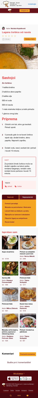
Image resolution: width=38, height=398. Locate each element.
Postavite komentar (27, 354)
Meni (19, 395)
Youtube (17, 390)
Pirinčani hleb (28, 274)
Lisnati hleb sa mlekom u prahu (17, 211)
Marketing (9, 386)
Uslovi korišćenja (28, 384)
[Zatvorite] (1, 4)
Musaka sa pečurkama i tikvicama (18, 207)
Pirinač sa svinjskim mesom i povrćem (28, 247)
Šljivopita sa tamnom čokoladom (17, 214)
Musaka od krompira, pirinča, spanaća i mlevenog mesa (10, 328)
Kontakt (15, 386)
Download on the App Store (13, 378)
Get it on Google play (26, 378)
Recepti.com (3, 384)
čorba (19, 186)
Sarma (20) (10, 274)
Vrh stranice (18, 373)
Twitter (12, 390)
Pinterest (31, 390)
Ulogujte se (24, 10)
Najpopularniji (28, 197)
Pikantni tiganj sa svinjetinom (16, 218)
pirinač (10, 186)
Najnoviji (10, 197)
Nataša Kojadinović (18, 28)
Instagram (24, 390)
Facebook (6, 390)
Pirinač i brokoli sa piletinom (28, 328)
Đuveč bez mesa (28, 300)
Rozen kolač (9, 222)
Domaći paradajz (11, 203)
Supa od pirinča (10, 247)
